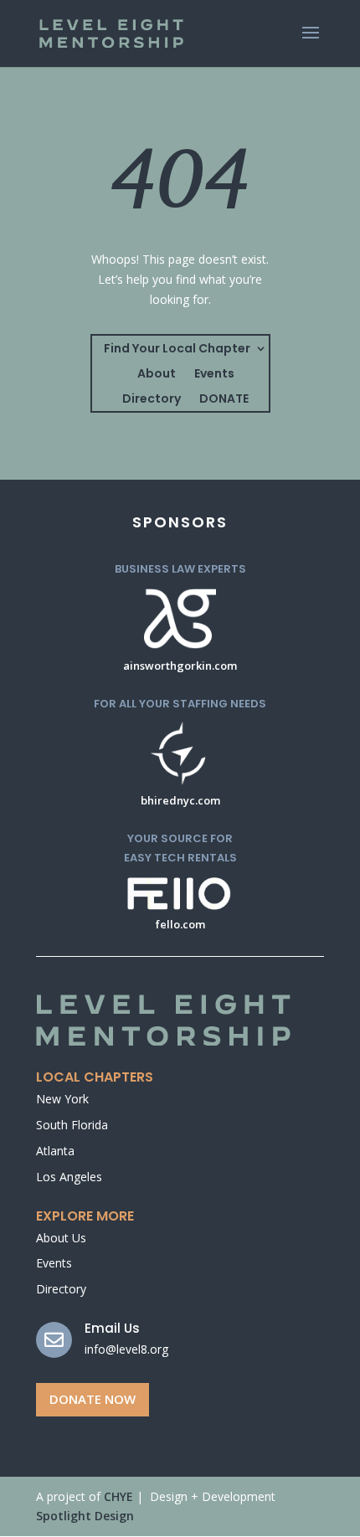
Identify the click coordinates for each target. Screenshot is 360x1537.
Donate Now (92, 1398)
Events (214, 375)
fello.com (180, 924)
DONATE (224, 400)
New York (62, 1099)
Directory (151, 400)
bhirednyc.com (180, 800)
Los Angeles (69, 1177)
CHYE (118, 1496)
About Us (61, 1238)
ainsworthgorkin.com (180, 665)
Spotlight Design (85, 1516)
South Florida (72, 1125)
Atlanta (55, 1151)
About (156, 375)
